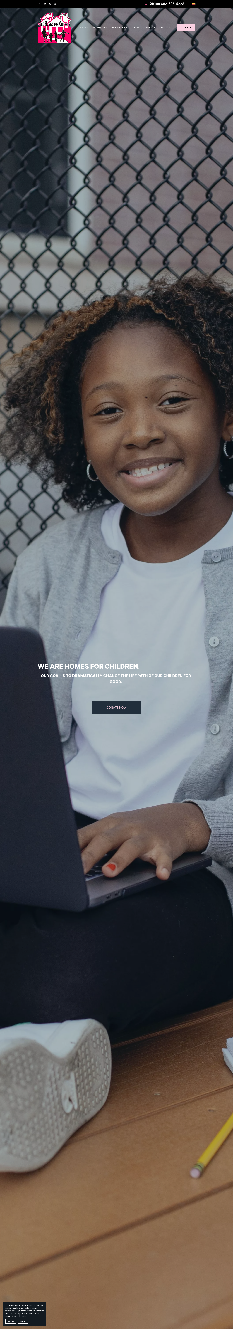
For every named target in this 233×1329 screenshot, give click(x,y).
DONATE (186, 27)
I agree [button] (22, 1321)
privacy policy (23, 1311)
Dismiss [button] (11, 1321)
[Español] (193, 3)
